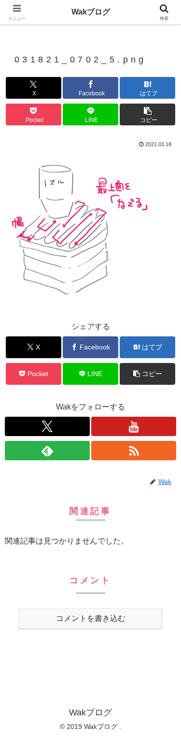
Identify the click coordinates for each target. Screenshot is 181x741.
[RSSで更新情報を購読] (133, 450)
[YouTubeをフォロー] (133, 426)
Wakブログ (90, 12)
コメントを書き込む (90, 618)
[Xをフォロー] (47, 426)
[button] (147, 114)
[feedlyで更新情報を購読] (47, 450)
